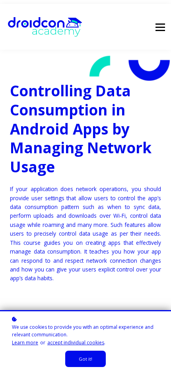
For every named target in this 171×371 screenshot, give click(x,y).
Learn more (25, 342)
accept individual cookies (75, 342)
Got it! (85, 359)
